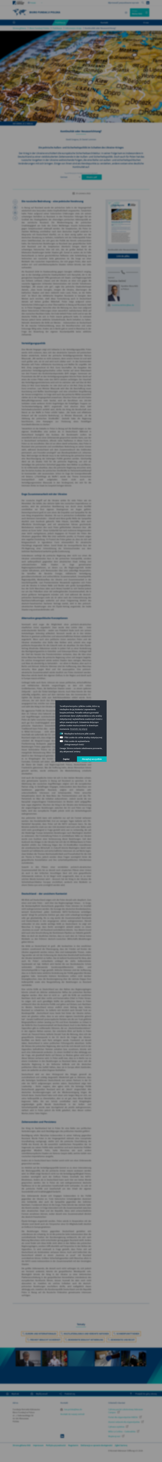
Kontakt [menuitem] (104, 22)
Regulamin (73, 1445)
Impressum (38, 1445)
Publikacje (57, 28)
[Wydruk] (15, 207)
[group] (28, 1366)
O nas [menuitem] (146, 22)
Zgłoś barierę (121, 1445)
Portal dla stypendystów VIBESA (123, 1417)
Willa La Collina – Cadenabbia (122, 1431)
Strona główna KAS (22, 1445)
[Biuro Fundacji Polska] (20, 12)
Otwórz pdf (91, 177)
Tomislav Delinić (117, 280)
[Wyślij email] (15, 212)
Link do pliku (123, 256)
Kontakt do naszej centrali (72, 1414)
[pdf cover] (123, 222)
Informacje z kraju (73, 28)
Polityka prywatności (56, 1445)
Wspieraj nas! (114, 1436)
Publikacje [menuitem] (60, 22)
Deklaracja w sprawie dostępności (96, 1445)
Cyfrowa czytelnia (116, 1426)
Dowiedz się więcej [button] (78, 728)
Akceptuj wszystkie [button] (92, 758)
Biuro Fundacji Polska (39, 28)
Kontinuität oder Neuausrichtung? (100, 28)
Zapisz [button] (66, 758)
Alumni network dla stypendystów (124, 1422)
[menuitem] (16, 22)
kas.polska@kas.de (73, 1409)
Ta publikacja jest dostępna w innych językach (81, 173)
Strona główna (19, 28)
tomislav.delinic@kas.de (123, 305)
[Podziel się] (15, 218)
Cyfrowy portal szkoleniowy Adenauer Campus (125, 1411)
